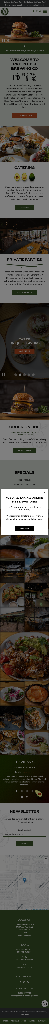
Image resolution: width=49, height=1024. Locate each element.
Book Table (24, 528)
